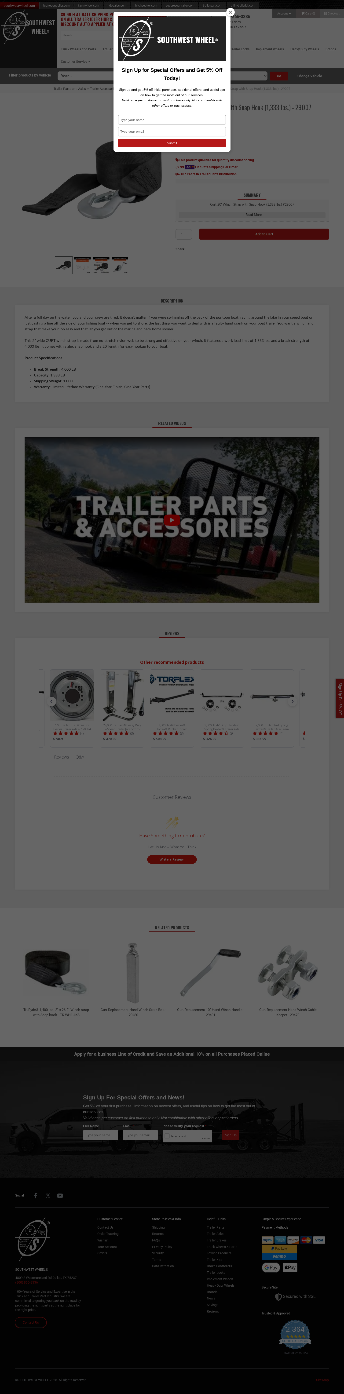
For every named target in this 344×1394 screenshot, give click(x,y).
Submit (172, 143)
